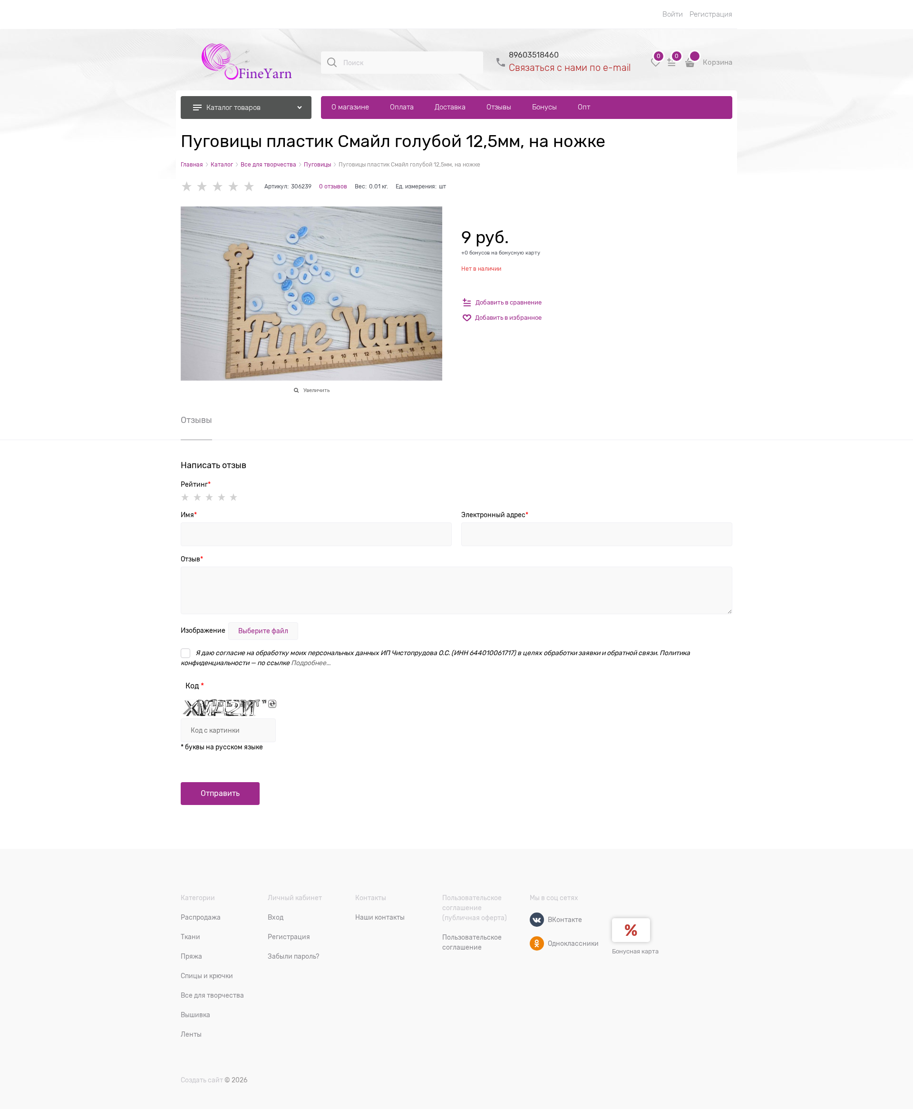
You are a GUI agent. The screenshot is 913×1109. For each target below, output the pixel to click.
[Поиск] (332, 62)
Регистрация (711, 14)
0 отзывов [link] (333, 186)
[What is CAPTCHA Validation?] (223, 707)
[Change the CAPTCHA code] (272, 704)
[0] (655, 65)
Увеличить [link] (316, 390)
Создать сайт (202, 1080)
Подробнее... (310, 663)
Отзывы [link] (196, 420)
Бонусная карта (635, 951)
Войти (672, 14)
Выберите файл (263, 631)
